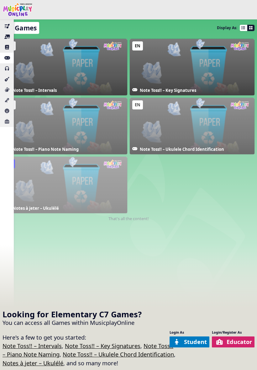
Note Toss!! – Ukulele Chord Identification (118, 354)
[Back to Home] (18, 10)
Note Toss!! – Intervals (32, 346)
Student (195, 342)
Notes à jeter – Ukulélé (33, 363)
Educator (239, 342)
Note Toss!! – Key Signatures (102, 346)
